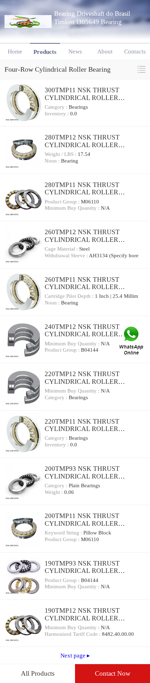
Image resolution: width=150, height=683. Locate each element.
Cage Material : (62, 249)
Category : (57, 107)
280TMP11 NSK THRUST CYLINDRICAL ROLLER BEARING (82, 192)
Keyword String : (64, 532)
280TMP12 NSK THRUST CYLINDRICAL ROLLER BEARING (82, 145)
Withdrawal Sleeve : (67, 255)
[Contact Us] (132, 341)
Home (15, 51)
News (75, 51)
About (105, 51)
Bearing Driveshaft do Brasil (92, 13)
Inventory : (57, 113)
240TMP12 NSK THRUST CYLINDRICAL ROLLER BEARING (82, 334)
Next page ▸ (75, 655)
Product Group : (63, 201)
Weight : (54, 492)
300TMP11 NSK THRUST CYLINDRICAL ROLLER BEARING (82, 97)
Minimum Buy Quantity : (73, 208)
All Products (37, 673)
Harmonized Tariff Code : (73, 634)
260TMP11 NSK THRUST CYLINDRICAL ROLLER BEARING (82, 287)
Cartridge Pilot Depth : (70, 296)
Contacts (135, 51)
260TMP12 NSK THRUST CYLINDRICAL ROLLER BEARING (82, 239)
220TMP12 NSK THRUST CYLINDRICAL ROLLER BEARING (82, 381)
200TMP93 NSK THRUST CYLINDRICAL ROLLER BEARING (82, 476)
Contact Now (112, 673)
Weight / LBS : (61, 154)
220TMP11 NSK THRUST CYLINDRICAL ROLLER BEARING (82, 429)
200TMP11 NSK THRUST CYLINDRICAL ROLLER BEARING (82, 523)
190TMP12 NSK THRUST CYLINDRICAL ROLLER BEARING (82, 618)
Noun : (53, 161)
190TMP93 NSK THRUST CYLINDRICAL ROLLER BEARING (82, 571)
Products (45, 52)
